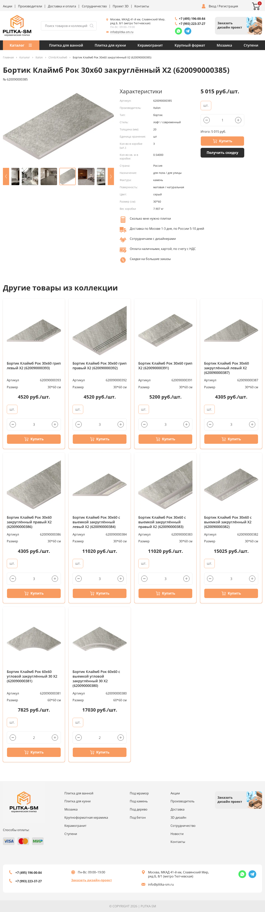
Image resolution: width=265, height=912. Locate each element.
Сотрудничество (94, 6)
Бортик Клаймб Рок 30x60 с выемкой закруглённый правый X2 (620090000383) (162, 522)
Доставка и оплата (62, 6)
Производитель (182, 801)
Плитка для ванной (66, 45)
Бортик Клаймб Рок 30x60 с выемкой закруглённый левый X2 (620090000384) (96, 522)
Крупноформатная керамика (86, 817)
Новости (177, 834)
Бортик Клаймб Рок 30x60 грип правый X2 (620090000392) (99, 365)
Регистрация (228, 6)
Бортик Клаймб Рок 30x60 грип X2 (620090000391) (165, 365)
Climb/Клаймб (57, 57)
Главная (8, 57)
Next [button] (111, 176)
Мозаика (224, 45)
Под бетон (138, 817)
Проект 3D (121, 6)
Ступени (251, 45)
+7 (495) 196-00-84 (192, 18)
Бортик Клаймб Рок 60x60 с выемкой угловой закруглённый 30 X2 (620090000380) (96, 678)
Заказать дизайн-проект (91, 880)
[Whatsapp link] (178, 31)
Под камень (139, 801)
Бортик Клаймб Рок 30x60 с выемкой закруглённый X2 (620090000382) (228, 522)
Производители (30, 6)
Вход (212, 6)
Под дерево (138, 809)
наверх (250, 875)
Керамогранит (150, 45)
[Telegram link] (187, 31)
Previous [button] (6, 176)
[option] (58, 126)
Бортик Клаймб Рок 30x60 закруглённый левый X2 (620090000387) (226, 368)
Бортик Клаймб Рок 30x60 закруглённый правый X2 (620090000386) (29, 522)
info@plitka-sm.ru (121, 32)
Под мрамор (139, 793)
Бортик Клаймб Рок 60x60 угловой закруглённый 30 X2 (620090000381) (32, 676)
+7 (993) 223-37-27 (192, 24)
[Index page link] (17, 25)
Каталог (24, 57)
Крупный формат (190, 45)
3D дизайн (178, 817)
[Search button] (92, 26)
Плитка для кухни (110, 45)
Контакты (141, 6)
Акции (7, 6)
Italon (39, 57)
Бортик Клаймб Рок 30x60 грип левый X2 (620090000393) (34, 365)
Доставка (177, 809)
